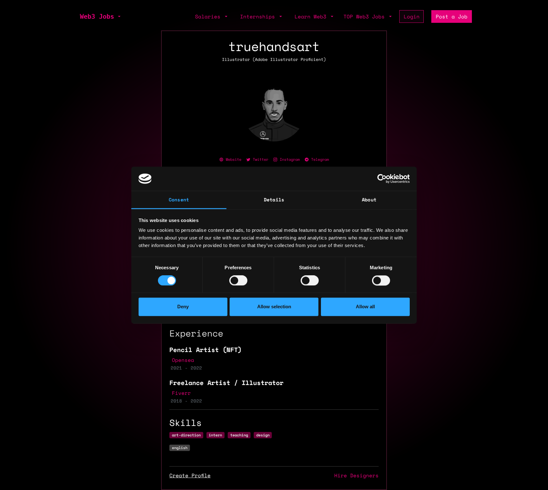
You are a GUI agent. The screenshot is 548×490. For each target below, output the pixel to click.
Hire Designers (356, 475)
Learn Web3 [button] (312, 16)
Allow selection (274, 307)
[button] (118, 16)
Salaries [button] (209, 16)
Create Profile (190, 475)
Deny (183, 307)
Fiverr (181, 393)
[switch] (238, 280)
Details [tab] (274, 199)
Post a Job (451, 16)
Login (412, 16)
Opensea (183, 360)
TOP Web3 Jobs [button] (365, 16)
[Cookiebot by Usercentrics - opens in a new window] (382, 178)
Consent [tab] (179, 199)
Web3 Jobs (97, 16)
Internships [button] (259, 16)
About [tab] (369, 199)
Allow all (365, 307)
